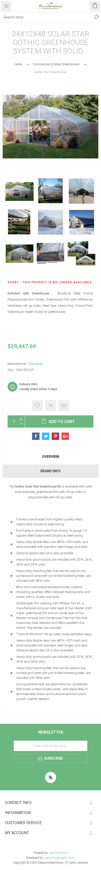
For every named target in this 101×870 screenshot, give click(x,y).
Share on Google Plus (65, 436)
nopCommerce (58, 853)
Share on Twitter (45, 436)
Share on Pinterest (55, 436)
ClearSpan (35, 364)
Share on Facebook (35, 436)
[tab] (50, 456)
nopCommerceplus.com (59, 857)
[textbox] (45, 17)
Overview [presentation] (50, 457)
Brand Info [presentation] (50, 471)
